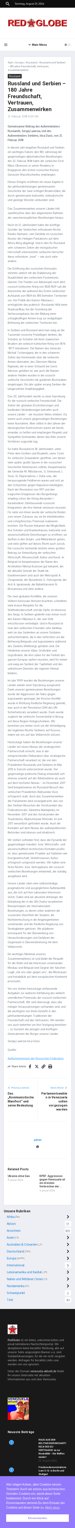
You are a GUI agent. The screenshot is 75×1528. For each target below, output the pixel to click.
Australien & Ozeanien (22, 1244)
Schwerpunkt (16, 1293)
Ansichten (14, 1231)
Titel (10, 1300)
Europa (19, 62)
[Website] (37, 1147)
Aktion (11, 1224)
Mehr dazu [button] (52, 1507)
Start (10, 62)
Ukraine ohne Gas (19, 1176)
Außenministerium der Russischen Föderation (36, 1058)
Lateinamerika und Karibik (24, 1272)
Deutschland (15, 1251)
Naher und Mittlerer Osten (25, 1279)
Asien (10, 1237)
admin (38, 1140)
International (15, 1265)
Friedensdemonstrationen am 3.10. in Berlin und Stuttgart (52, 1471)
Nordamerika (15, 1286)
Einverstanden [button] (37, 1518)
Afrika (11, 1217)
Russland (31, 62)
